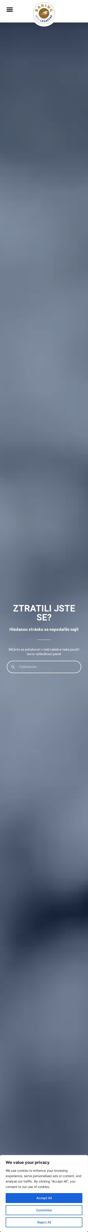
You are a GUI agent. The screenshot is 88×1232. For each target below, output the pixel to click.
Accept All (44, 1198)
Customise (44, 1210)
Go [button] (75, 18)
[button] (10, 9)
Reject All (44, 1222)
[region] (44, 1193)
